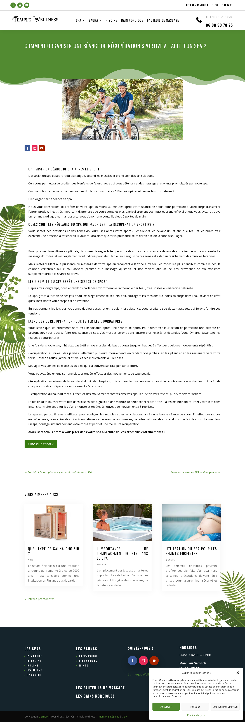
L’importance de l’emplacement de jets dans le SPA (122, 553)
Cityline (34, 661)
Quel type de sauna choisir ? (53, 551)
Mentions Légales (196, 715)
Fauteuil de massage (163, 21)
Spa (78, 21)
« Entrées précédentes (40, 599)
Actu (30, 559)
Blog (215, 5)
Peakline (34, 656)
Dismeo (43, 716)
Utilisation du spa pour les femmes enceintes (191, 551)
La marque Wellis (139, 674)
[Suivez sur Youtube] (26, 5)
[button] (238, 672)
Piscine (111, 21)
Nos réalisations (197, 5)
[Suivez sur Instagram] (20, 5)
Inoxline (34, 675)
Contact (227, 5)
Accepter (166, 706)
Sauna (93, 21)
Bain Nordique (132, 21)
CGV (124, 716)
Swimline (35, 670)
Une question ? (40, 443)
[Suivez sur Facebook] (13, 5)
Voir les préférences (225, 706)
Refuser (195, 706)
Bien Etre (101, 564)
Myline (33, 665)
